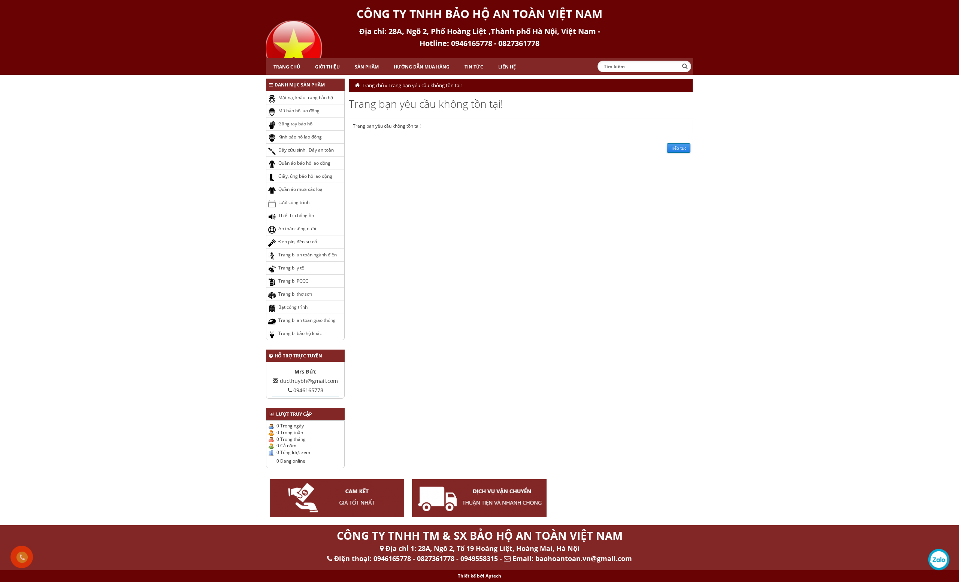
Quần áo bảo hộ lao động (304, 163)
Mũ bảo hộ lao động (299, 110)
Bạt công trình (293, 307)
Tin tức (474, 67)
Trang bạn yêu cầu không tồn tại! (425, 85)
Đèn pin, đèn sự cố (297, 241)
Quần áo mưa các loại (301, 189)
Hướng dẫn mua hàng (422, 67)
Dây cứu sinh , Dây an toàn (306, 150)
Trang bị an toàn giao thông (307, 320)
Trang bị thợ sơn (295, 294)
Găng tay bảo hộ (295, 124)
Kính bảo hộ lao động (300, 137)
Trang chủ (286, 67)
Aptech (493, 576)
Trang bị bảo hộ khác (300, 333)
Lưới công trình (293, 202)
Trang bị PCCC (293, 281)
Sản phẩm (367, 67)
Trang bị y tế (291, 268)
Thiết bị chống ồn (296, 215)
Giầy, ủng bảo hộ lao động (305, 176)
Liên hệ (507, 67)
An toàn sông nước (297, 228)
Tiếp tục (678, 148)
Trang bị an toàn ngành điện (307, 255)
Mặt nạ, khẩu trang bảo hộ (305, 97)
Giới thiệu (327, 67)
